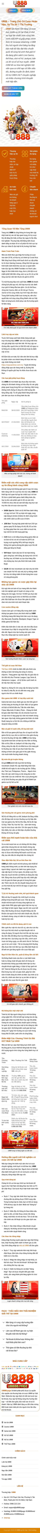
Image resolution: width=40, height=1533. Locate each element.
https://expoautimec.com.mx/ (12, 365)
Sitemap (7, 1518)
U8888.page (6, 1391)
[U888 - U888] (20, 4)
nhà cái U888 (24, 1245)
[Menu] (3, 3)
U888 (8, 29)
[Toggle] (4, 1322)
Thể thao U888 (7, 669)
